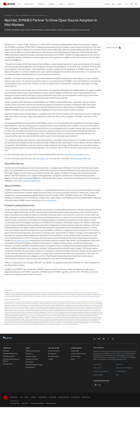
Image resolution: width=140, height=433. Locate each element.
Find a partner (30, 362)
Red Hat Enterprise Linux (10, 353)
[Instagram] (113, 339)
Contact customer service (78, 353)
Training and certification (33, 351)
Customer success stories (100, 371)
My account (29, 353)
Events (26, 397)
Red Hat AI (6, 351)
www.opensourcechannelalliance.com (74, 154)
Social (72, 359)
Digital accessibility (51, 403)
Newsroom (119, 364)
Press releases (8, 15)
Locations (33, 397)
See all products (7, 364)
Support (119, 4)
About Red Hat (14, 397)
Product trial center (54, 351)
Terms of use (25, 403)
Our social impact (121, 371)
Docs (113, 4)
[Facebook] (103, 339)
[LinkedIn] (94, 339)
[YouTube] (99, 339)
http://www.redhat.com (31, 181)
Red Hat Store (52, 353)
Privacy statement (15, 403)
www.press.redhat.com (82, 158)
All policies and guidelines (37, 403)
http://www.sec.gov (20, 240)
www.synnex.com (49, 200)
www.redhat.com (42, 158)
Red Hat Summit (86, 397)
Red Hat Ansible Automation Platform (11, 360)
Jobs (117, 375)
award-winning (117, 359)
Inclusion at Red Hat (63, 397)
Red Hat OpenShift (8, 356)
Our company (97, 364)
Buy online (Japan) (53, 356)
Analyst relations (98, 375)
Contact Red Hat (42, 397)
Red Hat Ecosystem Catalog (34, 364)
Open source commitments (124, 368)
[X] (108, 339)
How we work (97, 368)
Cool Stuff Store (75, 397)
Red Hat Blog (52, 397)
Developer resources (32, 359)
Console (107, 4)
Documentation (30, 367)
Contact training (75, 356)
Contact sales (75, 351)
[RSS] (120, 47)
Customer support (31, 356)
